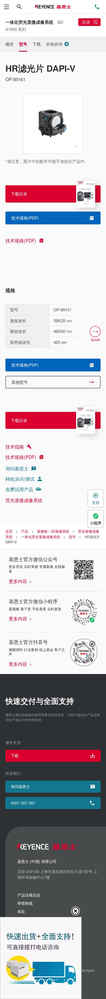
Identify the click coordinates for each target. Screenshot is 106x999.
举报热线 (25, 903)
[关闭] (76, 911)
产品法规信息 (28, 895)
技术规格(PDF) (20, 240)
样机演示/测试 (20, 478)
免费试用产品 (19, 489)
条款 (21, 911)
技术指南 (14, 446)
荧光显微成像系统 (23, 500)
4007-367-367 (23, 802)
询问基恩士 (17, 468)
